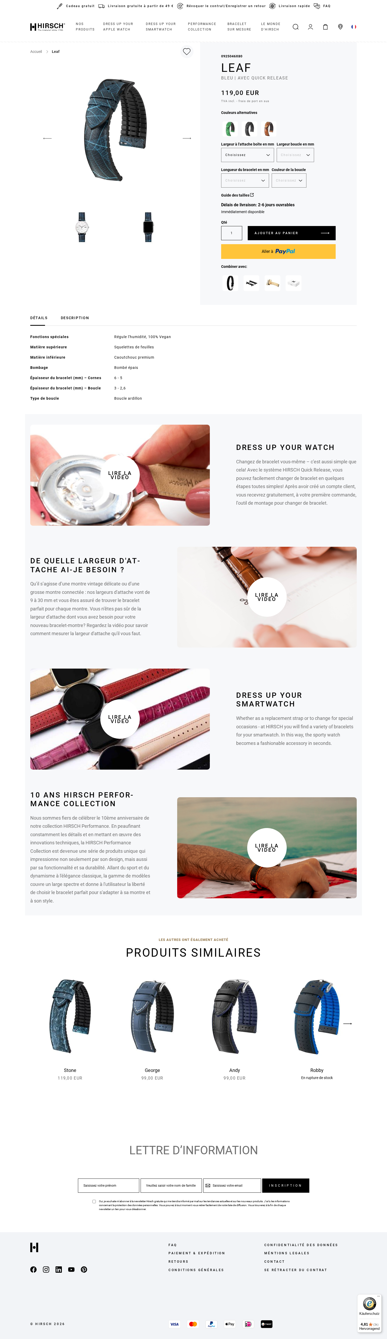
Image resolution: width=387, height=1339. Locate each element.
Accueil (36, 51)
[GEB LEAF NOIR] (230, 283)
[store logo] (47, 27)
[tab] (39, 317)
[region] (278, 130)
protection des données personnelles (136, 1205)
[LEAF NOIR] (249, 129)
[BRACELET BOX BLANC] (293, 283)
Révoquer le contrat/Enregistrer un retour (226, 6)
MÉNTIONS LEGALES (287, 1253)
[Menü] (378, 1297)
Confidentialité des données (301, 1245)
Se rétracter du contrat (296, 1270)
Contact (274, 1261)
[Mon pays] (354, 27)
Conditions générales (196, 1270)
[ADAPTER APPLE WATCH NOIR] (251, 283)
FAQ (327, 6)
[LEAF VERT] (230, 129)
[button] (43, 138)
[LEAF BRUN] (269, 129)
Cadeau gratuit (80, 6)
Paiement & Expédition (197, 1253)
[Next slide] (347, 1024)
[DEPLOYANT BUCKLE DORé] (272, 283)
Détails (39, 318)
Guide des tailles (235, 195)
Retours (178, 1261)
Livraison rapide (294, 6)
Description (75, 318)
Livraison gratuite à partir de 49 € (141, 6)
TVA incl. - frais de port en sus (245, 101)
